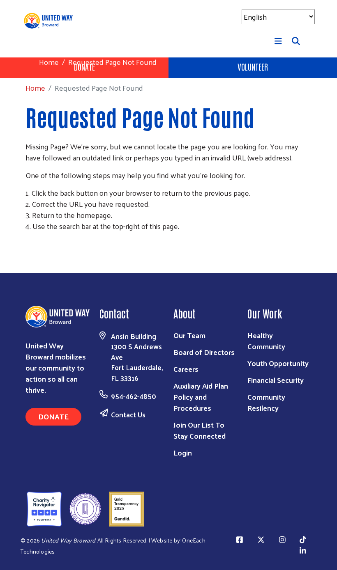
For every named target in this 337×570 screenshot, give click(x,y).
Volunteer (253, 66)
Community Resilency (266, 402)
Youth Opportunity (278, 363)
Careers (186, 368)
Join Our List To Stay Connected (199, 430)
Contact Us (128, 414)
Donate (53, 416)
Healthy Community (266, 341)
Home (49, 61)
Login (182, 452)
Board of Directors (204, 352)
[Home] (51, 20)
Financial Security (275, 379)
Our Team (189, 335)
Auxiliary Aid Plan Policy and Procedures (200, 396)
